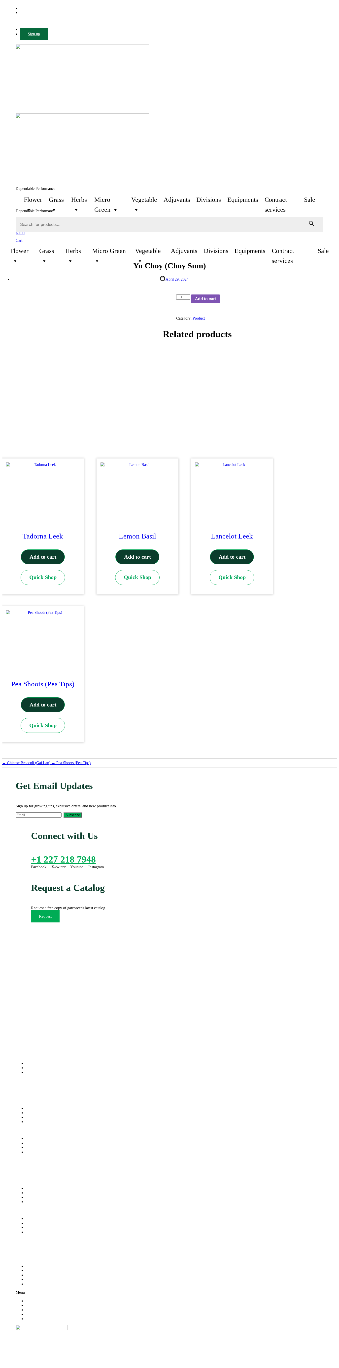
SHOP (31, 1279)
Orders (31, 1188)
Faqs (29, 1202)
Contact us (34, 1121)
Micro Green (102, 200)
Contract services (276, 200)
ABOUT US (36, 1270)
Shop (30, 1117)
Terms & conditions (41, 1197)
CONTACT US (38, 1284)
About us (33, 1113)
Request (45, 916)
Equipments (242, 199)
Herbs (79, 199)
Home (30, 1108)
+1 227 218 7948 (63, 859)
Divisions (208, 199)
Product (199, 318)
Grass (56, 199)
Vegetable (144, 199)
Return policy (36, 1193)
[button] (169, 1130)
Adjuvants (177, 199)
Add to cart (205, 299)
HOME (31, 1266)
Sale (309, 199)
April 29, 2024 (177, 279)
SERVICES (35, 1275)
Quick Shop (43, 577)
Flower (33, 199)
